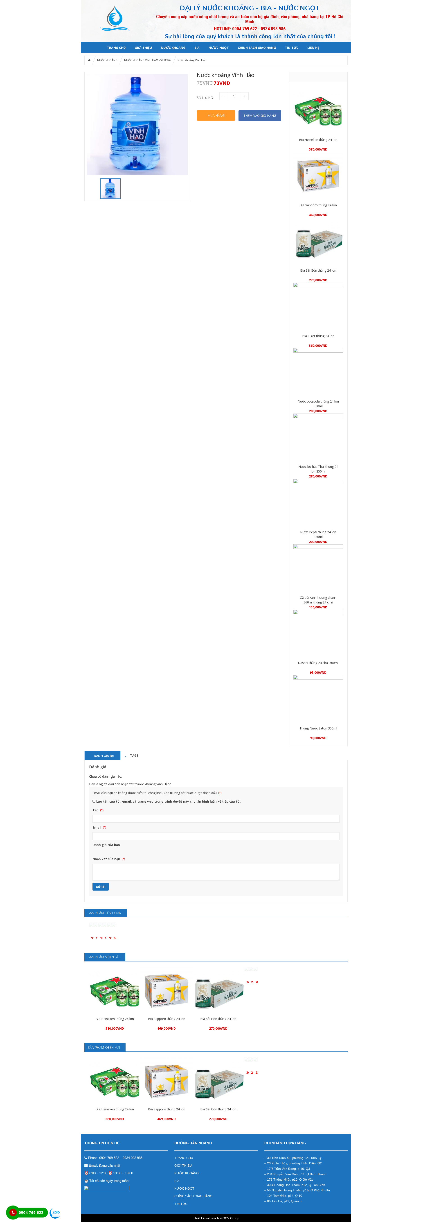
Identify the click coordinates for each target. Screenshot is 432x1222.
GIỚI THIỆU (143, 47)
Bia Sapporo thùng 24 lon (318, 205)
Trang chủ (116, 47)
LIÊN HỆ (313, 47)
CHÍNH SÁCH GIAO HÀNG (257, 47)
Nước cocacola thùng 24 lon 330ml (318, 403)
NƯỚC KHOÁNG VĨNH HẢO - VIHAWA (147, 60)
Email (97, 827)
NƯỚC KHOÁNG (173, 47)
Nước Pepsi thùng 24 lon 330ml (318, 534)
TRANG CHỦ (183, 1158)
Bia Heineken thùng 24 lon (318, 139)
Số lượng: (205, 98)
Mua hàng (216, 115)
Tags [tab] (134, 755)
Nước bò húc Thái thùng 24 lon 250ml (318, 468)
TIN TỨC (180, 1204)
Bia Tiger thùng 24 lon (318, 336)
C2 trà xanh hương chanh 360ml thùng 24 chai (318, 599)
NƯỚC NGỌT (219, 47)
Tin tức (291, 47)
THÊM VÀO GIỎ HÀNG (259, 115)
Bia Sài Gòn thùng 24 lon (318, 270)
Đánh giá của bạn (106, 845)
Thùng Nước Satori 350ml (318, 728)
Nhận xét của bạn (106, 859)
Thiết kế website (204, 1218)
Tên (95, 810)
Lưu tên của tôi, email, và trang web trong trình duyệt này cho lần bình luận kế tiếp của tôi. (168, 801)
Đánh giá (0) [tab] (104, 756)
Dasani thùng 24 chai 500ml (318, 663)
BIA (197, 47)
